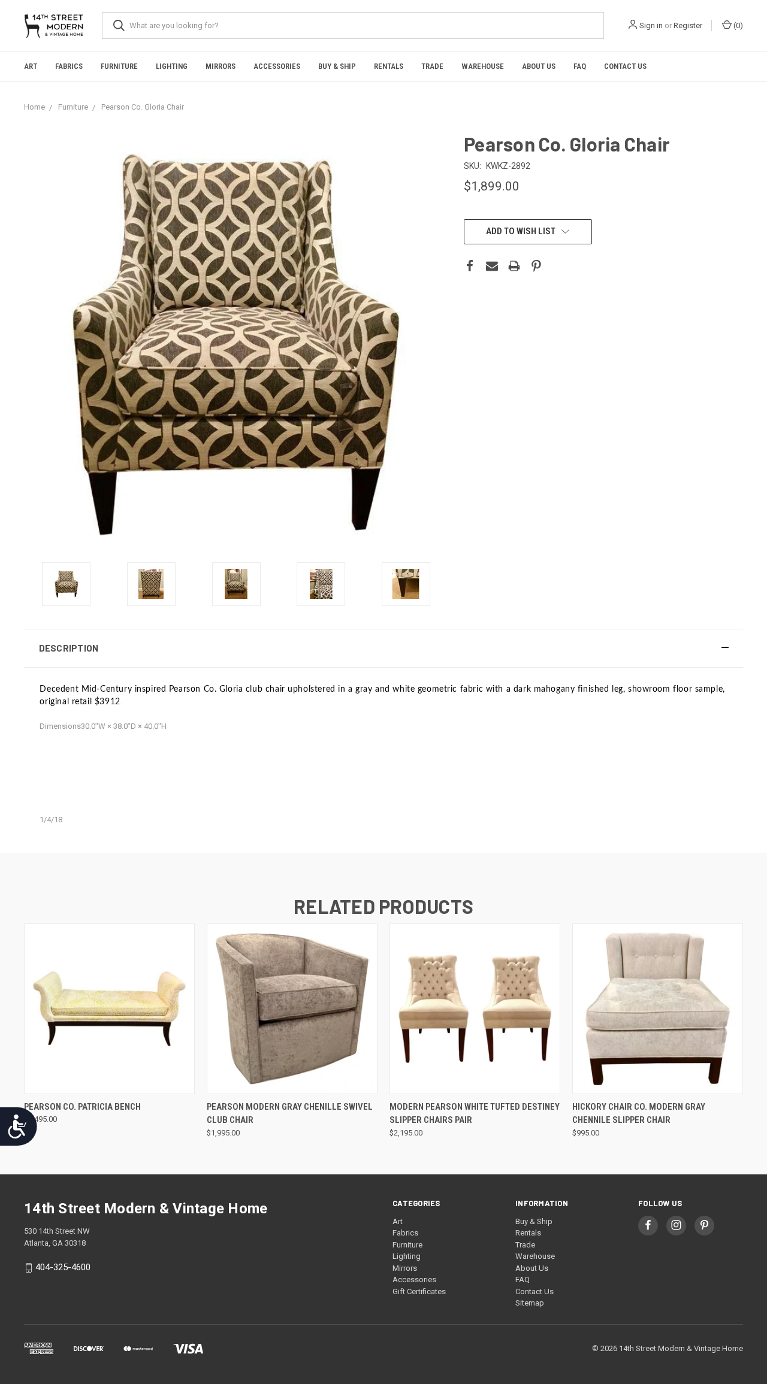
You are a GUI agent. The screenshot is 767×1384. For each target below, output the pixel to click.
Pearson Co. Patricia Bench (82, 1106)
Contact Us (625, 66)
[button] (383, 648)
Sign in (651, 25)
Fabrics (69, 66)
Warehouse (482, 66)
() (737, 25)
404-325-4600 (62, 1267)
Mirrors (220, 66)
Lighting (172, 66)
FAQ (579, 66)
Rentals (388, 66)
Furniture (119, 66)
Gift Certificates (419, 1291)
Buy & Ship (337, 66)
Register (688, 25)
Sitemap (529, 1302)
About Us (538, 66)
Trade (432, 66)
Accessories (276, 66)
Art (30, 66)
